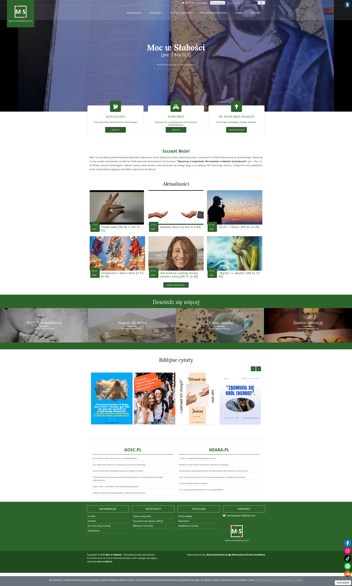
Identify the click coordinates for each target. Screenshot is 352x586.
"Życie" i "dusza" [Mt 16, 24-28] (238, 227)
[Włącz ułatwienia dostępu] (347, 4)
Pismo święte (185, 516)
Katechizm (183, 521)
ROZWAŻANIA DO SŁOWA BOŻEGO (176, 64)
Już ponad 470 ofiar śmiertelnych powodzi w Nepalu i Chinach (118, 471)
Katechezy (155, 12)
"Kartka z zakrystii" (181, 12)
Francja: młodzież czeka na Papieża (193, 483)
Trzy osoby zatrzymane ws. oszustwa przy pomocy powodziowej (119, 464)
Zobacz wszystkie (142, 516)
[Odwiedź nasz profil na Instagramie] (347, 550)
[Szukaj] (261, 3)
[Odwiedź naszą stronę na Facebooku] (347, 543)
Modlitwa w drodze (188, 525)
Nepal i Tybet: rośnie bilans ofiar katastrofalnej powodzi (115, 486)
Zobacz (115, 130)
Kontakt (256, 12)
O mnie (239, 12)
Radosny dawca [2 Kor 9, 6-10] (180, 227)
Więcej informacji (236, 130)
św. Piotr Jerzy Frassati (213, 12)
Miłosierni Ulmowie (143, 525)
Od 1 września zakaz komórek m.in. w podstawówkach (115, 458)
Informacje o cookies (291, 579)
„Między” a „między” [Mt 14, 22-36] (239, 274)
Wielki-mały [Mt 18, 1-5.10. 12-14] (121, 228)
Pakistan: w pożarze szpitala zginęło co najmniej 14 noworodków (119, 493)
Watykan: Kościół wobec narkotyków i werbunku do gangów (204, 464)
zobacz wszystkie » (176, 284)
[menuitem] (134, 13)
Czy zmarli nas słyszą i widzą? (148, 521)
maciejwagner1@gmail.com (196, 3)
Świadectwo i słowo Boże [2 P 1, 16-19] (122, 274)
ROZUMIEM (343, 582)
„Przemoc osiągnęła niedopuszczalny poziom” (198, 458)
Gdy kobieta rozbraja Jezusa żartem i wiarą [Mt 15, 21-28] (179, 274)
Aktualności (134, 12)
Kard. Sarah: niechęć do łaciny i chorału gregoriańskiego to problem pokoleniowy (212, 477)
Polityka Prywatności (267, 579)
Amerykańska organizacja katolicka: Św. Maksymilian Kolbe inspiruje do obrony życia (213, 471)
